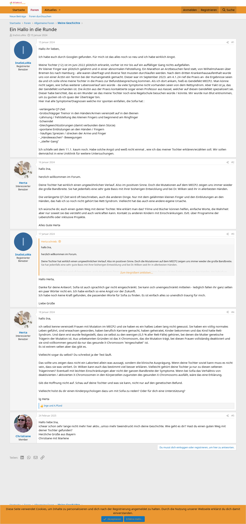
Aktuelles (51, 10)
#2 (232, 162)
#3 (232, 234)
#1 (232, 42)
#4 (232, 312)
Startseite (18, 10)
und (53, 405)
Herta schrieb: (49, 241)
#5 (232, 415)
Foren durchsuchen (40, 16)
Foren (35, 10)
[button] (59, 9)
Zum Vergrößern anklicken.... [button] (136, 272)
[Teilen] (227, 42)
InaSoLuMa (19, 35)
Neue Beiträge (18, 16)
